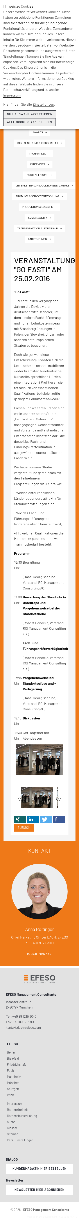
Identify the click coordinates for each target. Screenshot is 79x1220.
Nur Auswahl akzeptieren (29, 114)
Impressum (12, 95)
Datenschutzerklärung (20, 89)
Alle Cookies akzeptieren (29, 122)
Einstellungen (43, 104)
